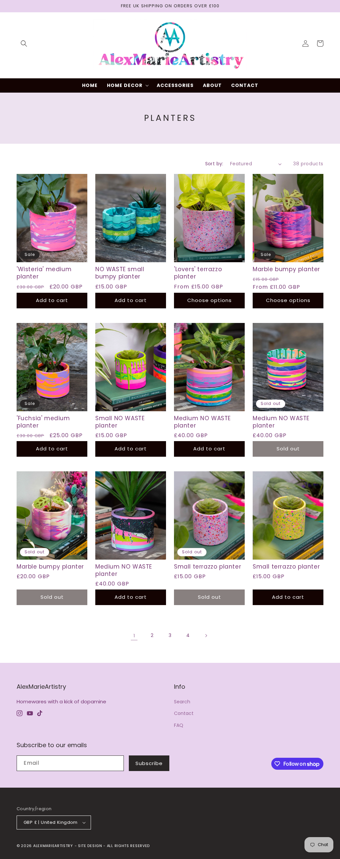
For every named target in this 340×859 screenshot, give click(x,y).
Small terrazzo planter (207, 566)
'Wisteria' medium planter (44, 273)
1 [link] (134, 635)
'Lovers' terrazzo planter (198, 273)
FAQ (178, 725)
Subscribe (149, 763)
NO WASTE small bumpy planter (119, 273)
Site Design (90, 845)
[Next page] (206, 635)
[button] (24, 43)
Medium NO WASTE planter (202, 422)
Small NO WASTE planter (119, 422)
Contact (184, 713)
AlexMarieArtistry (53, 845)
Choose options (209, 300)
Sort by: (214, 163)
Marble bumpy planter (286, 269)
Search (182, 701)
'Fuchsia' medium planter (43, 422)
